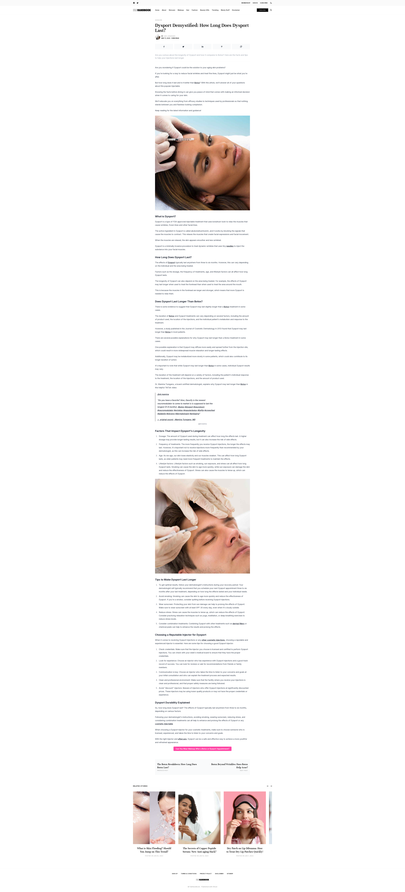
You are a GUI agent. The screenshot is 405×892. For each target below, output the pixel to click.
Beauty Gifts (204, 10)
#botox (181, 407)
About (164, 10)
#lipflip (200, 410)
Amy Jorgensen (169, 36)
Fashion (195, 10)
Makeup (181, 10)
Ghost (215, 887)
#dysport (189, 407)
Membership (245, 3)
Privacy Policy (206, 873)
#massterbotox (190, 410)
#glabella (161, 414)
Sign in (255, 3)
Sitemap (230, 873)
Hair (187, 10)
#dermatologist (182, 414)
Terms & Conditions (188, 873)
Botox (197, 83)
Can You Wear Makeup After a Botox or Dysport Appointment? (202, 749)
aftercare (182, 739)
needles (230, 246)
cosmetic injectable (164, 724)
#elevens (170, 414)
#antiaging (194, 414)
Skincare (172, 10)
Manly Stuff (225, 10)
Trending (215, 10)
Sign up (175, 873)
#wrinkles (178, 410)
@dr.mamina (163, 394)
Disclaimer (236, 10)
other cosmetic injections (213, 640)
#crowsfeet (209, 410)
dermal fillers (238, 623)
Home (157, 10)
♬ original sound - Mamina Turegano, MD (176, 419)
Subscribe (264, 3)
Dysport (171, 262)
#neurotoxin (198, 407)
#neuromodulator (165, 410)
